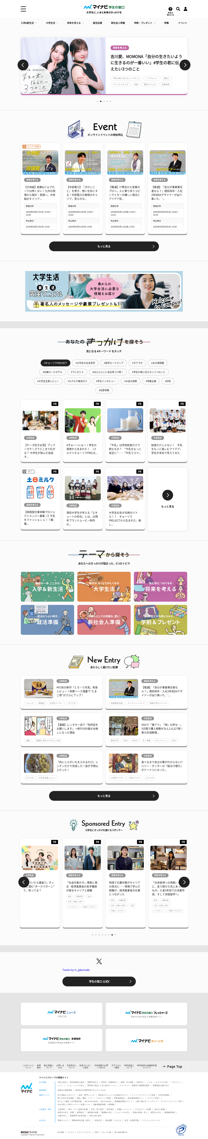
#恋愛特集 (104, 390)
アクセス (70, 1132)
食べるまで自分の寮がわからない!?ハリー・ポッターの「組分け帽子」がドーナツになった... (162, 766)
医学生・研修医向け (109, 1082)
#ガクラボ (137, 363)
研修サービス (63, 1120)
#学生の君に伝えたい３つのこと (148, 372)
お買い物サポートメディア (146, 1101)
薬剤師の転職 (92, 1112)
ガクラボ (72, 703)
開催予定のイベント (158, 703)
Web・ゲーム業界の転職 (78, 1109)
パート (60, 1085)
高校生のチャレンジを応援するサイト (113, 1095)
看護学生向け (92, 1082)
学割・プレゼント (143, 23)
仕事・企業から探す (75, 901)
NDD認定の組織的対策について (147, 1066)
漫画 (28, 740)
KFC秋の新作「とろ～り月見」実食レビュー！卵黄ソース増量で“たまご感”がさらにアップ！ (77, 691)
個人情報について (49, 1066)
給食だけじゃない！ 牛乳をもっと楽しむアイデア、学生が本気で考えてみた (166, 449)
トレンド (30, 703)
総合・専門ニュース (87, 1095)
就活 (69, 896)
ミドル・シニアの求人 (75, 1085)
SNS (174, 740)
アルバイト (176, 1082)
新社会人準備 (118, 23)
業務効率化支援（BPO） (81, 1120)
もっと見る (104, 246)
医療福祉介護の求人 (161, 1085)
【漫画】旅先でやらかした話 (47, 740)
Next (185, 65)
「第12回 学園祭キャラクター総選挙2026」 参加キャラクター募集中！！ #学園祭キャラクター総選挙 (145, 66)
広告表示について (72, 1066)
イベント (182, 23)
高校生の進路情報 (65, 1090)
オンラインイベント (136, 703)
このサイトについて (28, 1066)
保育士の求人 (155, 1112)
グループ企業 (106, 1132)
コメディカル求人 (122, 1112)
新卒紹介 (110, 1109)
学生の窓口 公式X (99, 981)
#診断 (168, 381)
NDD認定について (129, 1066)
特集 (166, 23)
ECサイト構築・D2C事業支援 (70, 1101)
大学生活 (50, 23)
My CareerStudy (91, 1101)
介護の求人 (62, 1116)
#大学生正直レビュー (48, 381)
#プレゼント (77, 372)
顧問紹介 (80, 1112)
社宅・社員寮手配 (131, 1120)
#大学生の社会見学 (85, 363)
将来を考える (74, 23)
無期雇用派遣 (169, 1112)
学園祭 (133, 81)
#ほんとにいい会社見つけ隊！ (107, 372)
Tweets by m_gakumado (76, 970)
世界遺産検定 (119, 1098)
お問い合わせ (60, 1066)
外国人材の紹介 (95, 1116)
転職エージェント (124, 1109)
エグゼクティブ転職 (143, 1109)
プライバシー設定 (116, 1066)
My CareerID (106, 1101)
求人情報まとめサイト (67, 1095)
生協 (125, 740)
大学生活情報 (163, 1095)
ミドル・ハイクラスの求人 (157, 1082)
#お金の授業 (130, 381)
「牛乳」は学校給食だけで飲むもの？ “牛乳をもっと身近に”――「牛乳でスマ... (125, 449)
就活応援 (97, 23)
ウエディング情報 (103, 1098)
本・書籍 (146, 740)
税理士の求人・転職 (66, 1112)
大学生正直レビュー (47, 778)
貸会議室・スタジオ (113, 1120)
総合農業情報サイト (136, 1098)
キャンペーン (161, 740)
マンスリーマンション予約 (171, 1101)
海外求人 (140, 1082)
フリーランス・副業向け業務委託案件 (134, 1085)
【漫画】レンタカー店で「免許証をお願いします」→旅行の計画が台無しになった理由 (77, 728)
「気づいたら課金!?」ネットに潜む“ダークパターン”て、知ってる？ (38, 886)
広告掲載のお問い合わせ (101, 1066)
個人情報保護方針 (120, 1132)
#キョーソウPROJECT (55, 363)
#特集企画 (151, 381)
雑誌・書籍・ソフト (85, 1098)
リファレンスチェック (151, 1120)
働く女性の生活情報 (66, 1098)
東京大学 (115, 740)
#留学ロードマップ (113, 363)
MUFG (135, 740)
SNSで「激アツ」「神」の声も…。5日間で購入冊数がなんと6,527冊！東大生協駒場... (162, 728)
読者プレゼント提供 (85, 1066)
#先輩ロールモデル (52, 372)
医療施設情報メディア (123, 1101)
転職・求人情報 (127, 1082)
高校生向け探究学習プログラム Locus (90, 1090)
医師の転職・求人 (140, 1112)
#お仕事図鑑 (157, 363)
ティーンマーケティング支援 (143, 1095)
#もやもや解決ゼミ (77, 381)
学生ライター (135, 778)
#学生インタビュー (106, 381)
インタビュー (73, 907)
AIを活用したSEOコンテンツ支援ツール (74, 1104)
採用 (96, 1132)
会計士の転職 (159, 1109)
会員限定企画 (117, 703)
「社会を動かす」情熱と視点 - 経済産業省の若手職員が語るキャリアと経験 (81, 886)
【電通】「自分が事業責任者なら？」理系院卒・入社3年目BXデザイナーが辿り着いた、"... (161, 691)
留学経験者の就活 (77, 1082)
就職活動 (79, 896)
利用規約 (39, 1066)
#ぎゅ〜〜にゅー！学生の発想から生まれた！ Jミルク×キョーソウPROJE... (81, 449)
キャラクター (119, 81)
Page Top (174, 1067)
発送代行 (98, 1120)
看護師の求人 (106, 1112)
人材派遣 (61, 1109)
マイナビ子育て (153, 1098)
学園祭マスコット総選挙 (153, 81)
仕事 (89, 896)
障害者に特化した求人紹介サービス (101, 1085)
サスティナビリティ (84, 1132)
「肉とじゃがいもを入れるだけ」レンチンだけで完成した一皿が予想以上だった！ (77, 766)
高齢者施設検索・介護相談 (104, 1104)
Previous (23, 65)
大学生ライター (56, 703)
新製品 (42, 703)
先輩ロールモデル (89, 907)
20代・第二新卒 (97, 1109)
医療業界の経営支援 (78, 1116)
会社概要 (61, 1132)
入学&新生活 (27, 23)
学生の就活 (62, 1082)
